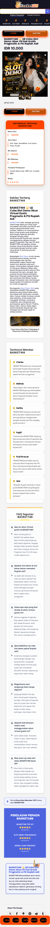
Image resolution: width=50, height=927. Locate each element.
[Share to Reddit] (36, 913)
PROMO (7, 920)
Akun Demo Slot (27, 288)
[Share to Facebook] (17, 913)
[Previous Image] (4, 74)
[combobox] (22, 11)
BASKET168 (15, 222)
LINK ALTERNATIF (34, 920)
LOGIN (13, 33)
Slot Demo (24, 256)
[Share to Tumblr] (43, 913)
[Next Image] (46, 74)
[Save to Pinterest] (30, 913)
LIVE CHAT (44, 920)
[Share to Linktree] (23, 913)
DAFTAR (36, 33)
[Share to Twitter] (10, 913)
